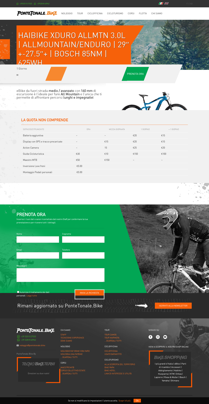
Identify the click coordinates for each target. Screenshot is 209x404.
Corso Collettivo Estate (73, 370)
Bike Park (109, 367)
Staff (63, 335)
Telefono (66, 250)
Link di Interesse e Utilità (118, 373)
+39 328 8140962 (28, 340)
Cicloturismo (115, 13)
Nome (19, 234)
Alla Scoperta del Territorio (119, 364)
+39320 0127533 (26, 4)
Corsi (131, 13)
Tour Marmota (111, 338)
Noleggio (67, 13)
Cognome (66, 234)
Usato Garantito (112, 354)
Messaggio (22, 265)
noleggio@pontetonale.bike (32, 345)
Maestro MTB (67, 367)
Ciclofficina (95, 13)
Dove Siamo (66, 341)
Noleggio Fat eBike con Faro (75, 351)
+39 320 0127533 (28, 336)
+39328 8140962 (43, 4)
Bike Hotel (109, 370)
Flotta (143, 13)
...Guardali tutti (69, 357)
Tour (80, 13)
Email (19, 250)
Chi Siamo (156, 13)
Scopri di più (125, 400)
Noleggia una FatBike (72, 354)
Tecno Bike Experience (72, 338)
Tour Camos (110, 335)
